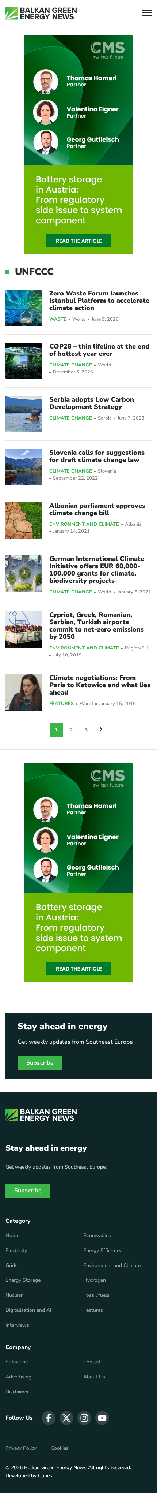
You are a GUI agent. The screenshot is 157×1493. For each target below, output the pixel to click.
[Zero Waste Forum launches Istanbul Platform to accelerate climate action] (23, 308)
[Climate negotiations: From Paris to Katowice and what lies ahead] (23, 692)
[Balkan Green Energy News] (41, 13)
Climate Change (70, 365)
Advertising (18, 1377)
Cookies (60, 1448)
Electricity (16, 1251)
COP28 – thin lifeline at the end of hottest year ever (99, 350)
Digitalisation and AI (28, 1310)
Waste (57, 319)
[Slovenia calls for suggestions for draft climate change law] (23, 467)
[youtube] (102, 1418)
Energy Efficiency (102, 1251)
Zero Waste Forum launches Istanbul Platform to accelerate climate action (99, 301)
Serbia (105, 418)
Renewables (97, 1236)
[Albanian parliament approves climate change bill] (23, 520)
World (79, 319)
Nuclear (14, 1295)
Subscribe (40, 1063)
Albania (133, 524)
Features (61, 704)
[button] (147, 14)
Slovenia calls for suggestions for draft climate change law (97, 456)
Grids (11, 1266)
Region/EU (136, 648)
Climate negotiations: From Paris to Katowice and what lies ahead (99, 685)
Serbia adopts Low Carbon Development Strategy (91, 403)
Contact (92, 1362)
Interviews (17, 1325)
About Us (94, 1377)
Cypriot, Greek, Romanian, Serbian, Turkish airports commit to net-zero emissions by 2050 (96, 625)
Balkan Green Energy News (55, 1467)
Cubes (45, 1475)
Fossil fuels (96, 1295)
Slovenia (107, 471)
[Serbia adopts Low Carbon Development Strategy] (23, 414)
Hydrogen (94, 1280)
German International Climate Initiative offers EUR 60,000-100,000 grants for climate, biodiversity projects (96, 569)
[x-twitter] (66, 1418)
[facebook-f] (48, 1418)
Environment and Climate (84, 524)
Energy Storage (23, 1280)
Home (12, 1236)
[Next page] (101, 730)
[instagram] (84, 1418)
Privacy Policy (21, 1448)
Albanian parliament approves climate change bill (97, 509)
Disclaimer (17, 1392)
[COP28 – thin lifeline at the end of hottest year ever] (23, 361)
